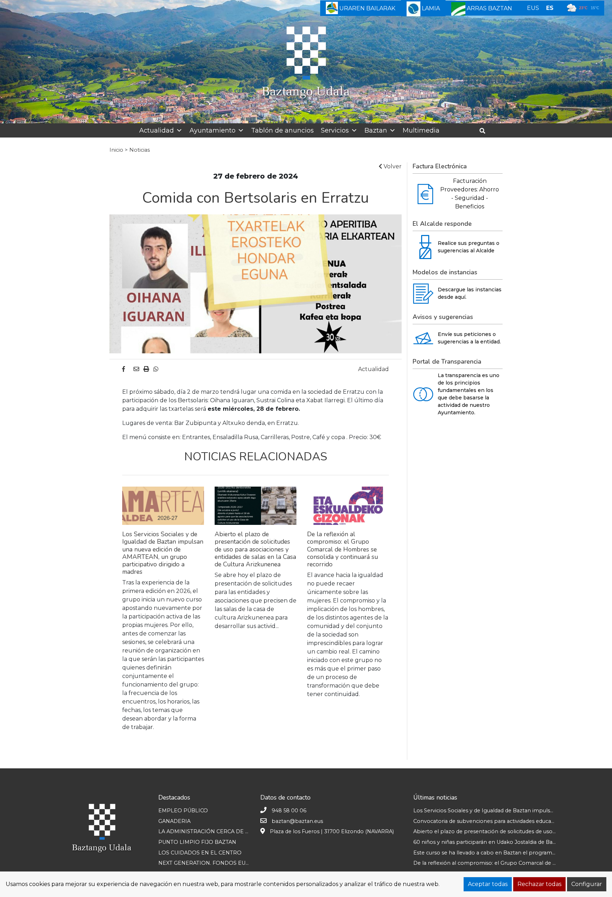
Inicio (116, 150)
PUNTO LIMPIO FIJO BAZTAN (197, 842)
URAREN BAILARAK (366, 8)
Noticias (139, 150)
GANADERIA (174, 821)
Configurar (586, 884)
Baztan (375, 130)
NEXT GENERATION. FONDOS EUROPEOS (213, 863)
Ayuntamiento (212, 130)
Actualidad (156, 130)
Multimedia (421, 130)
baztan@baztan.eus (297, 821)
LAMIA (430, 8)
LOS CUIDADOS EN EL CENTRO (200, 853)
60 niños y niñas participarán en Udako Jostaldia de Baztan (488, 842)
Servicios (335, 130)
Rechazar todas (539, 884)
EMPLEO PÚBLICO (183, 810)
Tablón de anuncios (282, 130)
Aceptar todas (488, 884)
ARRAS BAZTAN (488, 8)
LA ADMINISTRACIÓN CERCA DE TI (204, 831)
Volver (392, 166)
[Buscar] (485, 131)
